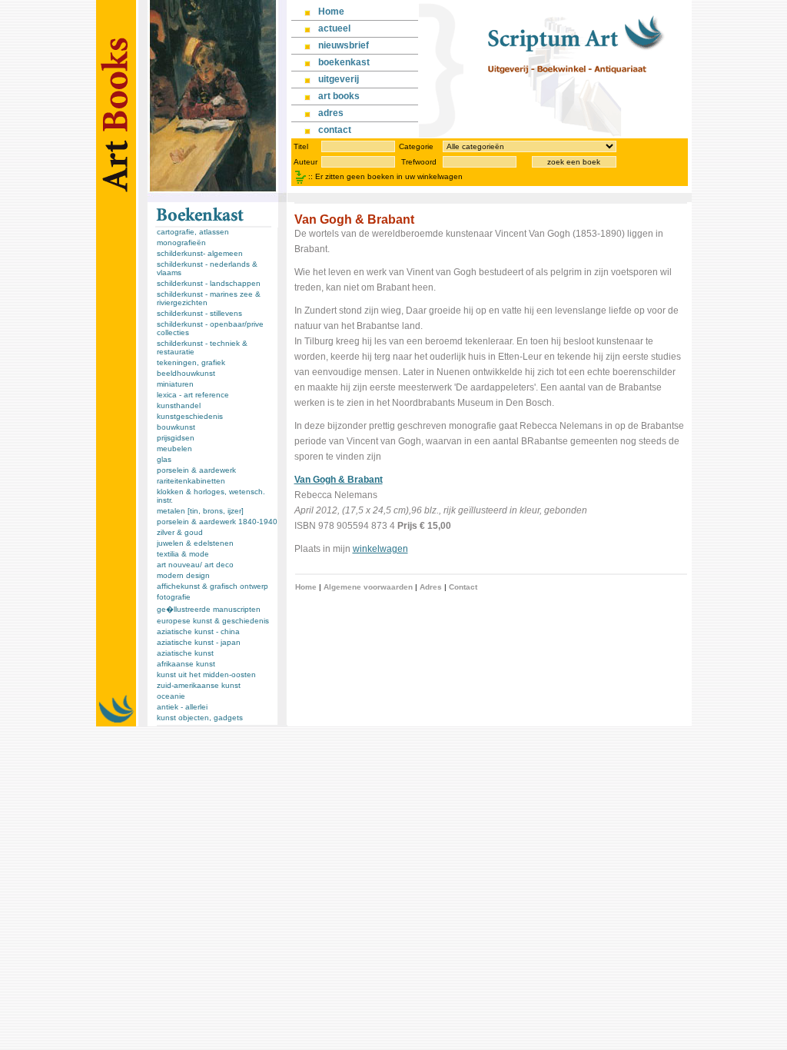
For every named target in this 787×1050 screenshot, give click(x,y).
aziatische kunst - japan (199, 642)
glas (164, 459)
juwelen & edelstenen (195, 543)
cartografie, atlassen (193, 232)
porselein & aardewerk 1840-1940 (217, 521)
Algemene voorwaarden (368, 587)
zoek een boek (573, 162)
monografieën (181, 242)
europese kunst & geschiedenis (213, 620)
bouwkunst (176, 427)
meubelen (174, 448)
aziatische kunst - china (198, 631)
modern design (183, 575)
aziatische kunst (185, 653)
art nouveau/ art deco (195, 564)
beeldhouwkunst (186, 373)
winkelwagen (380, 548)
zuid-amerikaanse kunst (199, 685)
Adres (431, 587)
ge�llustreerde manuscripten (209, 609)
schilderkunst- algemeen (200, 253)
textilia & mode (183, 554)
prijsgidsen (175, 438)
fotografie (174, 597)
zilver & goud (180, 532)
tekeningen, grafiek (191, 362)
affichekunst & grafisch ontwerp (212, 586)
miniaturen (175, 384)
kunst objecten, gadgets (200, 717)
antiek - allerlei (182, 707)
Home (306, 587)
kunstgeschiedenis (190, 416)
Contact (463, 587)
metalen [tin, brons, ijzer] (200, 511)
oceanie (171, 696)
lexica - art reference (193, 394)
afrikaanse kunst (186, 664)
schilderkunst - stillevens (199, 313)
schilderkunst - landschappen (209, 283)
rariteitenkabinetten (191, 481)
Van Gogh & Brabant (338, 479)
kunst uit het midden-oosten (206, 674)
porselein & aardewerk (196, 470)
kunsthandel (179, 405)
